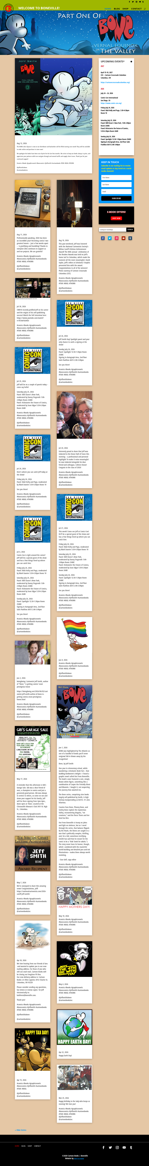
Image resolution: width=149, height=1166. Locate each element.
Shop (126, 9)
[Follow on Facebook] (103, 238)
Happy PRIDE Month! (69, 656)
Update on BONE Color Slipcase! (41, 140)
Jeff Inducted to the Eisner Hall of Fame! (73, 443)
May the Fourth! (67, 981)
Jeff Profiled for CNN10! (29, 303)
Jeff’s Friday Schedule (28, 465)
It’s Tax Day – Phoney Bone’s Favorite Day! (31, 1075)
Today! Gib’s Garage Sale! (30, 775)
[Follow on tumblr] (130, 238)
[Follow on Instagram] (116, 238)
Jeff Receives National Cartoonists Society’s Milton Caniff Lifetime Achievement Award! (74, 234)
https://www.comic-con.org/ (111, 103)
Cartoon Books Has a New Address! (31, 956)
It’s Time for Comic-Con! (71, 524)
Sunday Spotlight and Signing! (71, 331)
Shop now (116, 218)
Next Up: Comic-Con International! (27, 547)
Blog (117, 9)
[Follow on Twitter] (109, 238)
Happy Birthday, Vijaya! (71, 1094)
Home (108, 9)
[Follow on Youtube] (123, 238)
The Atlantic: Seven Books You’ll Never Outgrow (73, 743)
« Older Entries (20, 1130)
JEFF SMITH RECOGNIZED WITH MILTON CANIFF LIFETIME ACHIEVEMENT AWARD (31, 877)
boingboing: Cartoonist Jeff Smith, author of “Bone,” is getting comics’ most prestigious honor (32, 672)
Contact (136, 9)
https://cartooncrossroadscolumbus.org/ (115, 82)
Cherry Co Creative (79, 1159)
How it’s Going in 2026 (28, 231)
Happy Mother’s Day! (70, 912)
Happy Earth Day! (68, 1049)
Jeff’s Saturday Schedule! (30, 378)
